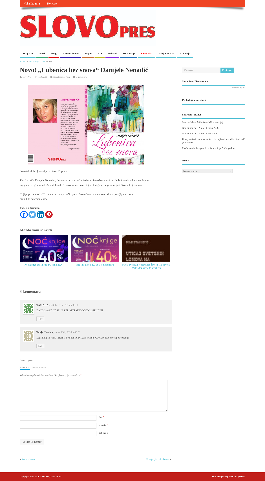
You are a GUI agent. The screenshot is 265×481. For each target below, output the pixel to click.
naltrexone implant (238, 88)
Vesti (42, 53)
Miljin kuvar (166, 53)
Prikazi (112, 53)
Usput (88, 53)
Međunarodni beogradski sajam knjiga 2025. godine (208, 148)
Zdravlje (185, 53)
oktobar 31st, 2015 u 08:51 (64, 305)
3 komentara (81, 77)
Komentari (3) (25, 367)
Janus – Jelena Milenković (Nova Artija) (202, 122)
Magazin (28, 53)
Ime (101, 417)
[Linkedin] (40, 214)
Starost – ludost (28, 459)
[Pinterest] (49, 214)
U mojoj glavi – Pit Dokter (157, 459)
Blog (54, 53)
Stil (100, 53)
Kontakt (52, 3)
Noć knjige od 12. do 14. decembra (95, 264)
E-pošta (103, 425)
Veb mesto (103, 433)
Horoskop (129, 53)
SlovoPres (27, 77)
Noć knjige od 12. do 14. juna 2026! (44, 264)
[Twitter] (32, 214)
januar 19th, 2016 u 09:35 (67, 332)
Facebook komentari (39, 367)
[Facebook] (24, 214)
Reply (40, 319)
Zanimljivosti (71, 53)
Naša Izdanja (32, 3)
